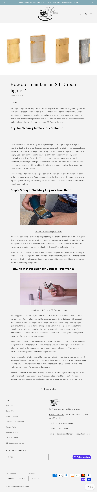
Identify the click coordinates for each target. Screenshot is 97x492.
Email (51, 423)
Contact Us (10, 411)
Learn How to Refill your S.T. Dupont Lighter (48, 310)
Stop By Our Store (56, 414)
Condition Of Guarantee (15, 421)
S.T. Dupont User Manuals (15, 443)
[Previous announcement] (4, 2)
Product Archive (12, 438)
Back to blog (50, 389)
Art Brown (14, 486)
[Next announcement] (92, 2)
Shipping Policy (12, 432)
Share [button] (15, 102)
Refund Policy (11, 427)
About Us (9, 405)
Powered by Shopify (23, 486)
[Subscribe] (45, 457)
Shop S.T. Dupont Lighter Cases (48, 231)
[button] (5, 14)
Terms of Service (12, 416)
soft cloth (26, 155)
